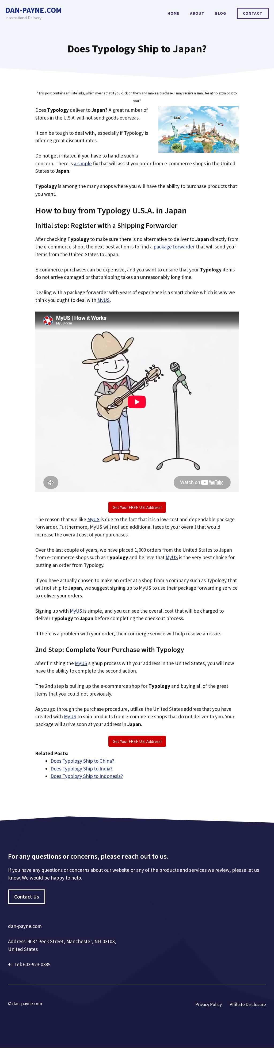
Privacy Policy (208, 1004)
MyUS (103, 300)
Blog (220, 13)
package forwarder (174, 246)
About (197, 13)
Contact (252, 13)
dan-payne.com (33, 10)
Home (173, 13)
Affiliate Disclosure (248, 1004)
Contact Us (26, 896)
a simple (83, 163)
